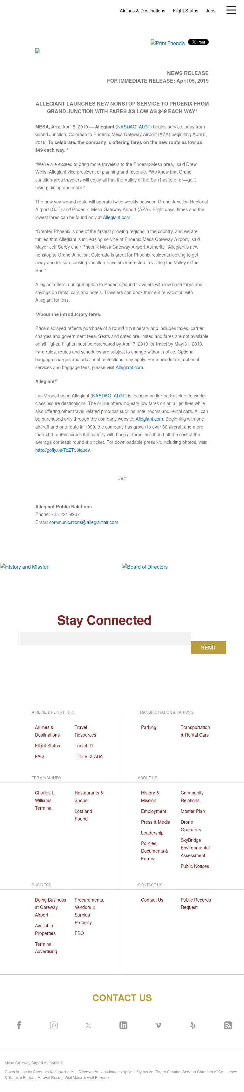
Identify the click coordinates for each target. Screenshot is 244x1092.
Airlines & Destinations (142, 10)
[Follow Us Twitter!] (87, 1024)
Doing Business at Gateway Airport (50, 907)
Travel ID (84, 745)
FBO (79, 933)
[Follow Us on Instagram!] (52, 1024)
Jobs (210, 10)
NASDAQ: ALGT (133, 126)
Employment (153, 811)
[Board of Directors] (183, 566)
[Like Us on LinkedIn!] (122, 1024)
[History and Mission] (61, 566)
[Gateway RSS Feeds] (226, 1024)
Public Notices (195, 866)
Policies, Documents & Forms (154, 851)
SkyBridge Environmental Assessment (195, 847)
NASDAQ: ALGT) (109, 395)
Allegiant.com (116, 217)
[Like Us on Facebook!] (17, 1024)
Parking (148, 727)
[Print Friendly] (168, 42)
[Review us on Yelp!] (191, 1024)
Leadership (152, 832)
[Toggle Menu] (231, 9)
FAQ (39, 756)
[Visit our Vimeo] (157, 1024)
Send (208, 647)
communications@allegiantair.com (83, 522)
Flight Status (185, 10)
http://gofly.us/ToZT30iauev (62, 449)
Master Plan (193, 811)
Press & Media (155, 822)
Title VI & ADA (89, 756)
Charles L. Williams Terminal (45, 800)
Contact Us (152, 899)
